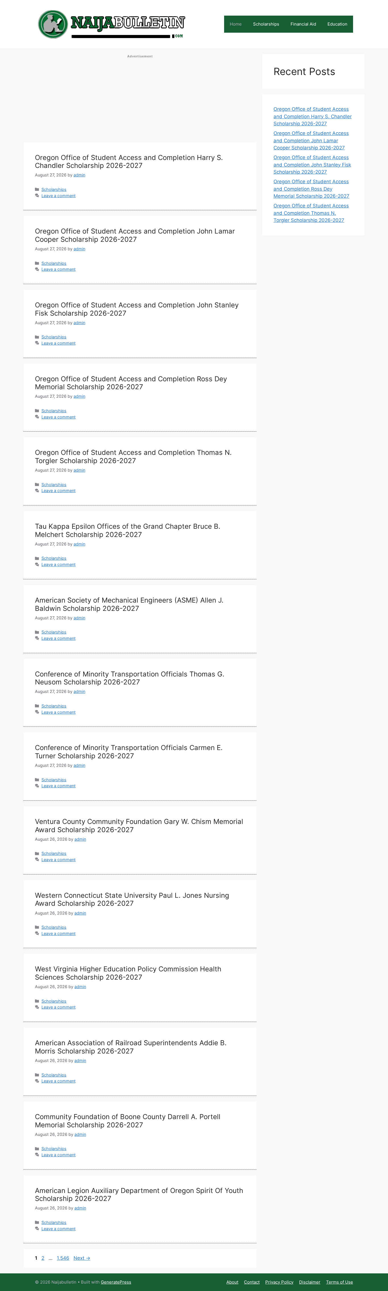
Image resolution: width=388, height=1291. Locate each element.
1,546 (63, 1258)
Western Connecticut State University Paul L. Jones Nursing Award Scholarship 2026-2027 (132, 899)
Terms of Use (339, 1282)
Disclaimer (309, 1282)
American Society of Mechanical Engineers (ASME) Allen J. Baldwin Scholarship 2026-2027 (129, 604)
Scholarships (266, 24)
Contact (252, 1282)
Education (337, 24)
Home (236, 24)
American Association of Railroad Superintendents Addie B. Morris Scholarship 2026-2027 (131, 1047)
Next (82, 1258)
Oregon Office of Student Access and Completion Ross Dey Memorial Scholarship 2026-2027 (131, 383)
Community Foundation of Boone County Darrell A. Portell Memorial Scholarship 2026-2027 (127, 1121)
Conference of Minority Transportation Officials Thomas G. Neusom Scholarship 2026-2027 (129, 678)
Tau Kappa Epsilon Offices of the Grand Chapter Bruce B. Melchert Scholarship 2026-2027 (127, 530)
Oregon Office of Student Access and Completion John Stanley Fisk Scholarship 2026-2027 (137, 309)
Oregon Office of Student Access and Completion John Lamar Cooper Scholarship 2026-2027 (135, 235)
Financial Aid (303, 24)
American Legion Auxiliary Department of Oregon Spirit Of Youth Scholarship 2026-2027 (139, 1194)
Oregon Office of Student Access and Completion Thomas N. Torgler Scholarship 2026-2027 (133, 456)
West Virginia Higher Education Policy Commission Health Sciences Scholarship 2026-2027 (128, 973)
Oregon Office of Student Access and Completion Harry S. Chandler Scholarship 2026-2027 (129, 161)
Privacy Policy (279, 1282)
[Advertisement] (140, 100)
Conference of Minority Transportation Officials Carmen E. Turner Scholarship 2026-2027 (129, 752)
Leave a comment (58, 195)
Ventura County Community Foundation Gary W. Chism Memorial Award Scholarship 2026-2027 (139, 825)
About (232, 1282)
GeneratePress (116, 1282)
